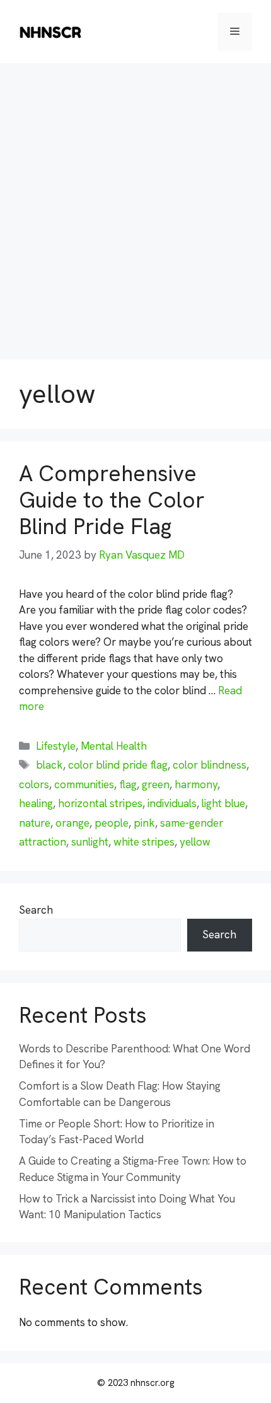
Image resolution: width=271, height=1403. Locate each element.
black (49, 765)
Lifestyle (56, 746)
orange (72, 823)
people (112, 823)
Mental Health (114, 746)
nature (34, 823)
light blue (223, 803)
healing (36, 803)
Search (36, 910)
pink (144, 823)
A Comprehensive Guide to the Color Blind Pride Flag (112, 500)
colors (34, 784)
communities (84, 784)
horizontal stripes (100, 803)
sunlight (89, 842)
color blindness (209, 765)
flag (128, 784)
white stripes (144, 842)
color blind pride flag (118, 765)
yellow (195, 842)
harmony (196, 784)
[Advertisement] (135, 205)
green (156, 784)
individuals (172, 803)
